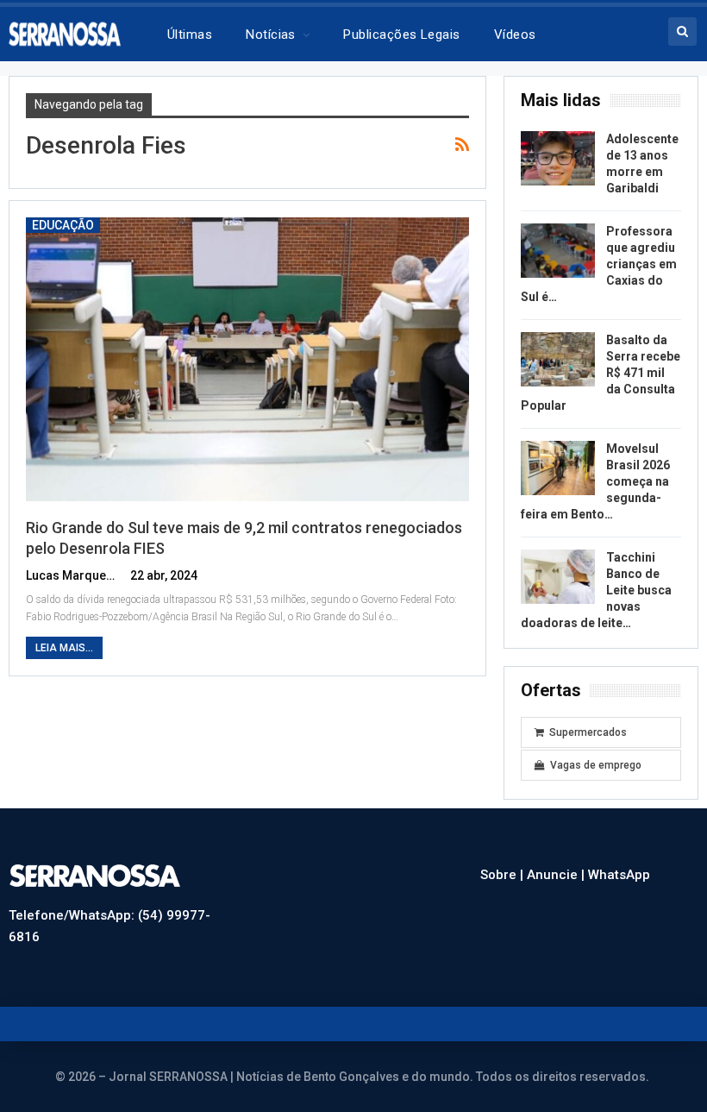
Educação (63, 225)
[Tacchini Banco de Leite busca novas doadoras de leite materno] (558, 577)
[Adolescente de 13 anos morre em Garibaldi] (558, 158)
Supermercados (588, 732)
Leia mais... (64, 648)
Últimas (189, 34)
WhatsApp (619, 875)
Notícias (271, 34)
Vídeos (515, 34)
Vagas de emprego (595, 765)
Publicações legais (401, 34)
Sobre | (503, 875)
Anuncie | (557, 875)
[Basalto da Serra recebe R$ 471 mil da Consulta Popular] (558, 359)
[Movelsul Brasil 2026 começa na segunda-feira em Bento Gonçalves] (558, 468)
